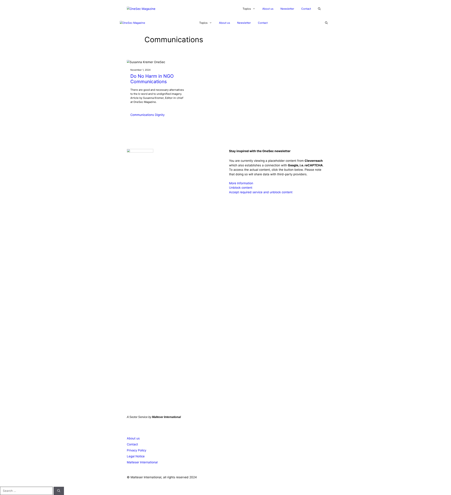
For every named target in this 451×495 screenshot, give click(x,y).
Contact (306, 8)
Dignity (160, 115)
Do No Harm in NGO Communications (152, 78)
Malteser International (142, 462)
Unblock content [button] (240, 187)
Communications (142, 115)
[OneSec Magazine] (132, 23)
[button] (319, 9)
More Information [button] (241, 183)
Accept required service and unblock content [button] (260, 192)
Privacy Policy (136, 450)
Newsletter (287, 8)
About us (267, 8)
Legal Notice (136, 456)
